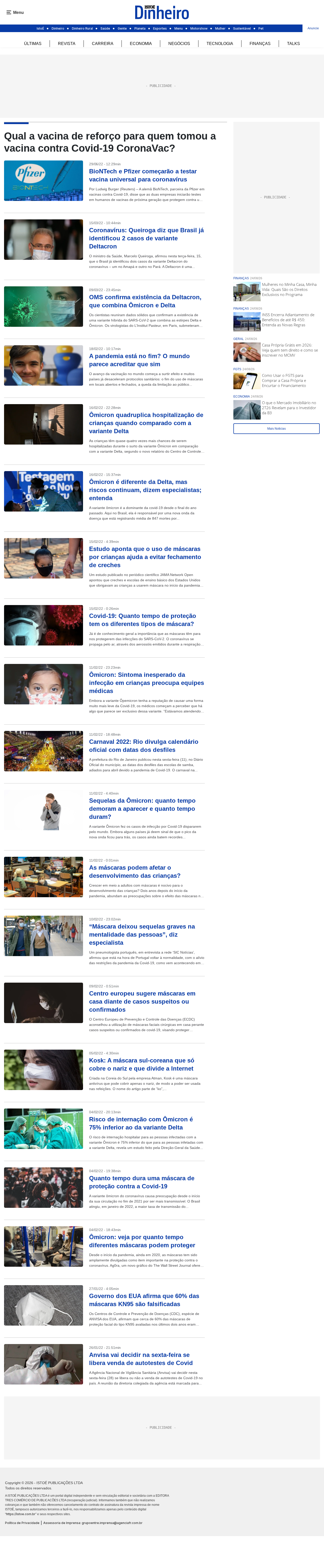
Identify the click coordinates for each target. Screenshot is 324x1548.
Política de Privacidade (22, 1523)
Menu (178, 28)
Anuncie (313, 28)
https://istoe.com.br (20, 1514)
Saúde (105, 28)
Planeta (140, 28)
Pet (261, 28)
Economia (141, 43)
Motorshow (199, 28)
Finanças (260, 43)
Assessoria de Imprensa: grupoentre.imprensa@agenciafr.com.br (93, 1523)
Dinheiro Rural (82, 28)
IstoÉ (40, 28)
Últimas (33, 43)
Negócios (179, 43)
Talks (293, 43)
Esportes (160, 28)
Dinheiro (58, 28)
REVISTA (66, 43)
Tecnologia (220, 43)
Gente (122, 28)
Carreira (102, 43)
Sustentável (242, 28)
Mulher (220, 28)
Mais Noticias (276, 428)
